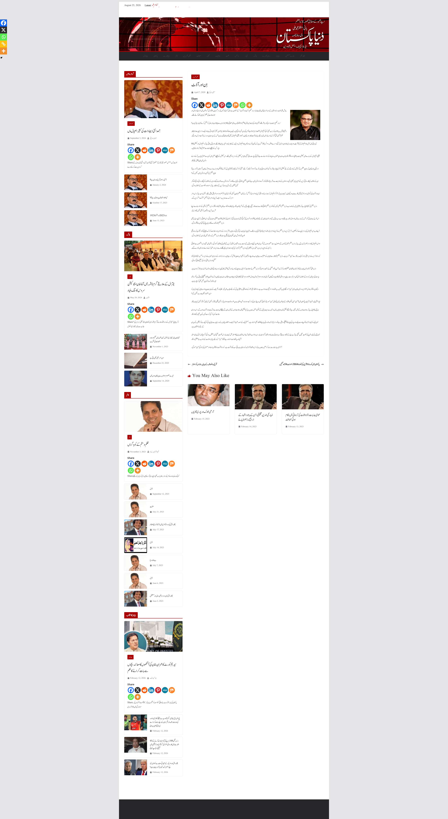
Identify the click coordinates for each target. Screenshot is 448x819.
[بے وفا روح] (135, 563)
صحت (227, 56)
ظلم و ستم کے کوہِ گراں (138, 445)
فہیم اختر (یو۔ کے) (154, 451)
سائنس (237, 56)
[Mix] (236, 105)
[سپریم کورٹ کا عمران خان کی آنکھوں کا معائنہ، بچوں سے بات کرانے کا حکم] (153, 636)
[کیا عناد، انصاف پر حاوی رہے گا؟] (135, 200)
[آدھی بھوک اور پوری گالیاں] (209, 386)
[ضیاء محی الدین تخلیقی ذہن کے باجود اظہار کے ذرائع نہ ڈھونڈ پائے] (256, 386)
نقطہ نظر (302, 56)
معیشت (199, 56)
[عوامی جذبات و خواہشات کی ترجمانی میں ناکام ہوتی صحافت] (303, 386)
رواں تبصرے (266, 56)
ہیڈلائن (145, 56)
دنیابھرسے (166, 56)
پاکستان (155, 56)
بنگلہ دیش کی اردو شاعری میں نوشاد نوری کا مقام (163, 524)
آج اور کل (155, 5)
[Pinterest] (222, 105)
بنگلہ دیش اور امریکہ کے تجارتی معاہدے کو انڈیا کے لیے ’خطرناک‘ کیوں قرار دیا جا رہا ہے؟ (164, 765)
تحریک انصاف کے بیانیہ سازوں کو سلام (204, 364)
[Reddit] (208, 105)
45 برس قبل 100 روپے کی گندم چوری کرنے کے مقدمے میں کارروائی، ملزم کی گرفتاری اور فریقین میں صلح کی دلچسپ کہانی (164, 744)
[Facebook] (195, 105)
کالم (176, 56)
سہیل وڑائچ (212, 92)
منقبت (152, 506)
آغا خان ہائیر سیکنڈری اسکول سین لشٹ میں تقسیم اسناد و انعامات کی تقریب (165, 339)
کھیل (208, 56)
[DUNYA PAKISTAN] (224, 20)
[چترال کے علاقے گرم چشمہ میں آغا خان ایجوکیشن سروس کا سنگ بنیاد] (153, 256)
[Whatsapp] (242, 105)
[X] (201, 105)
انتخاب (148, 297)
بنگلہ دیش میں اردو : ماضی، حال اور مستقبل (161, 596)
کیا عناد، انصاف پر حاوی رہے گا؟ (158, 197)
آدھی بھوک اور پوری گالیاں (202, 412)
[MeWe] (229, 105)
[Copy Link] (3, 43)
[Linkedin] (215, 105)
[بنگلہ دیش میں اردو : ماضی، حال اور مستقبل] (135, 599)
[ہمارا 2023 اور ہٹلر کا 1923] (135, 218)
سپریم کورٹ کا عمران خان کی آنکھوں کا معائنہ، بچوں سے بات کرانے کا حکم (151, 668)
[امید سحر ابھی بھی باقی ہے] (135, 361)
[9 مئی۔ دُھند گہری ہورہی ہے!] (135, 182)
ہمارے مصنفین (290, 56)
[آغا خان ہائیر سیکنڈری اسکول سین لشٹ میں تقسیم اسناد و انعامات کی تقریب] (135, 342)
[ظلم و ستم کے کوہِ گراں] (153, 416)
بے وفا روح (153, 560)
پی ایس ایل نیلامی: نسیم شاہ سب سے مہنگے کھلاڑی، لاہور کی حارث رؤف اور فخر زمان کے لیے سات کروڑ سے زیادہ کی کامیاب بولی (165, 722)
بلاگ (255, 56)
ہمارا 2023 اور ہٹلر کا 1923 (158, 215)
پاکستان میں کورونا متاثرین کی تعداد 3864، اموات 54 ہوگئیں (299, 364)
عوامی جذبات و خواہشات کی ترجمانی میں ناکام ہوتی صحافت (302, 417)
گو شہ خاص (131, 123)
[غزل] (135, 491)
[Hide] (1, 57)
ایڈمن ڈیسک (153, 678)
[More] (249, 105)
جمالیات (217, 56)
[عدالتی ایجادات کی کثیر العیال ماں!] (153, 99)
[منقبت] (135, 509)
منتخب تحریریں (187, 56)
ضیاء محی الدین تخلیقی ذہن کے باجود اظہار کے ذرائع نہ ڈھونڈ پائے (255, 417)
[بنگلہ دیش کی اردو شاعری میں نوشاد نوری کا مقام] (135, 527)
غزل (151, 489)
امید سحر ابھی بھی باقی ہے (157, 358)
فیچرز (246, 56)
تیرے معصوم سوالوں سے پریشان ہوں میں (162, 375)
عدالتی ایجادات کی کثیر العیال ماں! (143, 131)
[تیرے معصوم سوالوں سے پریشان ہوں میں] (135, 378)
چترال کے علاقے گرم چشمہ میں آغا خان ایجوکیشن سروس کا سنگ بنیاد (150, 287)
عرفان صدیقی (153, 138)
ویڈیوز (278, 56)
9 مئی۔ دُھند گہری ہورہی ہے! (158, 179)
